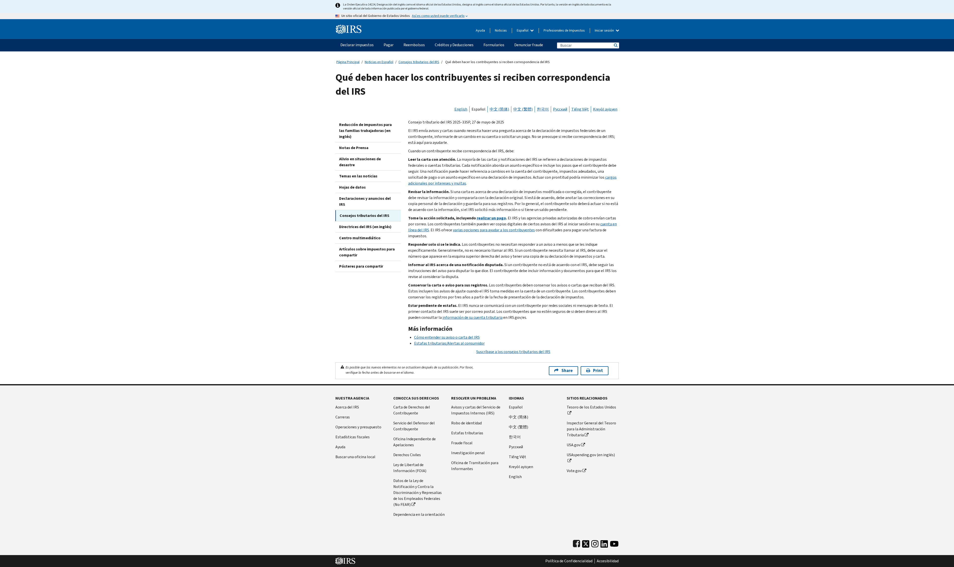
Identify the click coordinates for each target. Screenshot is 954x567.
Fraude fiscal (462, 443)
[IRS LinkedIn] (604, 542)
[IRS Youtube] (614, 542)
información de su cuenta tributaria (472, 317)
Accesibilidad (608, 561)
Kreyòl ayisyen (605, 109)
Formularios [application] (493, 44)
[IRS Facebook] (576, 542)
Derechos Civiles (407, 454)
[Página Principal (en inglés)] (348, 27)
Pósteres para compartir (361, 266)
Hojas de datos (352, 187)
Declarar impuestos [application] (357, 44)
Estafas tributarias (467, 433)
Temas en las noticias (358, 176)
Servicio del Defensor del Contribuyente (414, 426)
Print (598, 370)
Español (523, 30)
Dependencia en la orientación (419, 514)
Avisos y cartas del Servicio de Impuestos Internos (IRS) (475, 410)
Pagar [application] (389, 44)
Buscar (615, 45)
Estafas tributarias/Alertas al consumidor (449, 343)
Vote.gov (574, 470)
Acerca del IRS (347, 407)
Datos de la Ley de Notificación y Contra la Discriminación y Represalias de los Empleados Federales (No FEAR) (417, 492)
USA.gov (573, 444)
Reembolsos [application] (414, 44)
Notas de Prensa (353, 147)
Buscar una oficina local (355, 456)
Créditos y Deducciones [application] (454, 44)
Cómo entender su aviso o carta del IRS (447, 337)
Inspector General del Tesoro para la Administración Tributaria (591, 429)
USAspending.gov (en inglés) (591, 454)
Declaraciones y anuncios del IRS (365, 201)
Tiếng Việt (580, 109)
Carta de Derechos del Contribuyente (411, 410)
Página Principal (347, 62)
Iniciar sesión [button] (605, 30)
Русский (560, 109)
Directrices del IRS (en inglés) (365, 226)
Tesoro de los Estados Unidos (591, 407)
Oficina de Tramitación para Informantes (474, 465)
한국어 (543, 109)
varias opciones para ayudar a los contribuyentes (494, 230)
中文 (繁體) (523, 109)
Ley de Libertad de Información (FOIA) (409, 467)
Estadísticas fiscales (352, 437)
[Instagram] (594, 542)
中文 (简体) (499, 109)
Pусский (516, 446)
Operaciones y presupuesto (358, 427)
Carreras (342, 417)
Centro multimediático (360, 238)
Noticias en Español (379, 62)
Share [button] (567, 370)
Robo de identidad (466, 423)
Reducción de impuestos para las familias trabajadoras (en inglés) (365, 130)
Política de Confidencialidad (569, 561)
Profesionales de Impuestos (564, 30)
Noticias (501, 30)
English (460, 109)
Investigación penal (468, 452)
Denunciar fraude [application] (528, 44)
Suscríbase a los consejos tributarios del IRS (513, 351)
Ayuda (480, 30)
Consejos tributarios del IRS (418, 62)
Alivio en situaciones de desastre (360, 161)
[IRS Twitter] (586, 542)
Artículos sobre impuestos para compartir (367, 252)
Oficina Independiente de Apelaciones (414, 441)
